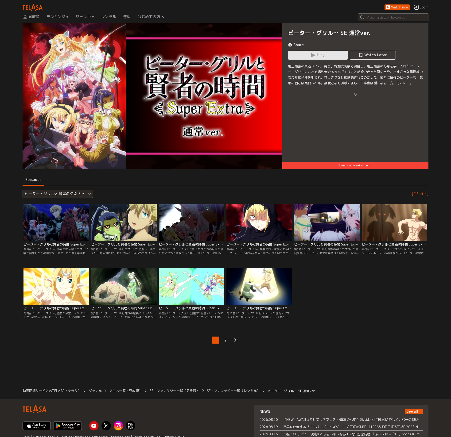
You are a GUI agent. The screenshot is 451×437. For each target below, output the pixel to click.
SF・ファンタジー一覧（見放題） (174, 390)
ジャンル (95, 390)
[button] (397, 7)
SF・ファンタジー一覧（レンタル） (233, 390)
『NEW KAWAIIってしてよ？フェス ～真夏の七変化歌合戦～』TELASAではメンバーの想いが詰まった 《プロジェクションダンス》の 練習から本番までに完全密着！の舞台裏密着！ (353, 419)
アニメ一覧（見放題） (125, 390)
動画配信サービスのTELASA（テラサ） (52, 390)
